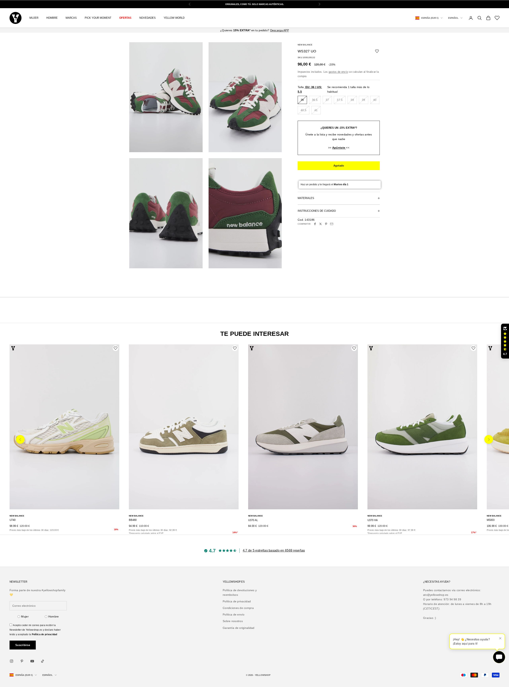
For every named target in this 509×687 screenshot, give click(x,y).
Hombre (53, 616)
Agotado (338, 165)
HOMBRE (52, 17)
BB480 (133, 519)
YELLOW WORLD (174, 17)
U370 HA (372, 520)
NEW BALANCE (305, 45)
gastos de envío (338, 71)
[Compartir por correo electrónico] (331, 223)
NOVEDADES (147, 17)
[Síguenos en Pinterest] (22, 661)
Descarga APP (279, 30)
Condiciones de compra (238, 608)
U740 (13, 519)
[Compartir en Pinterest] (326, 223)
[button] (505, 341)
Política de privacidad (44, 634)
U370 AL (253, 520)
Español (453, 18)
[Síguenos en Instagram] (12, 661)
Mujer (24, 616)
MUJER (33, 17)
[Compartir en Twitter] (320, 223)
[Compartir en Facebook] (315, 223)
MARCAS (71, 17)
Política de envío (234, 614)
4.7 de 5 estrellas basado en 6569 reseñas (274, 550)
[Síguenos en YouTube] (32, 661)
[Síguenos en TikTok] (43, 661)
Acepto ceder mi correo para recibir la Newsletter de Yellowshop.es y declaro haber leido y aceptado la (35, 630)
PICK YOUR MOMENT (98, 17)
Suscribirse (22, 645)
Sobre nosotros (233, 621)
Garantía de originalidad (238, 627)
